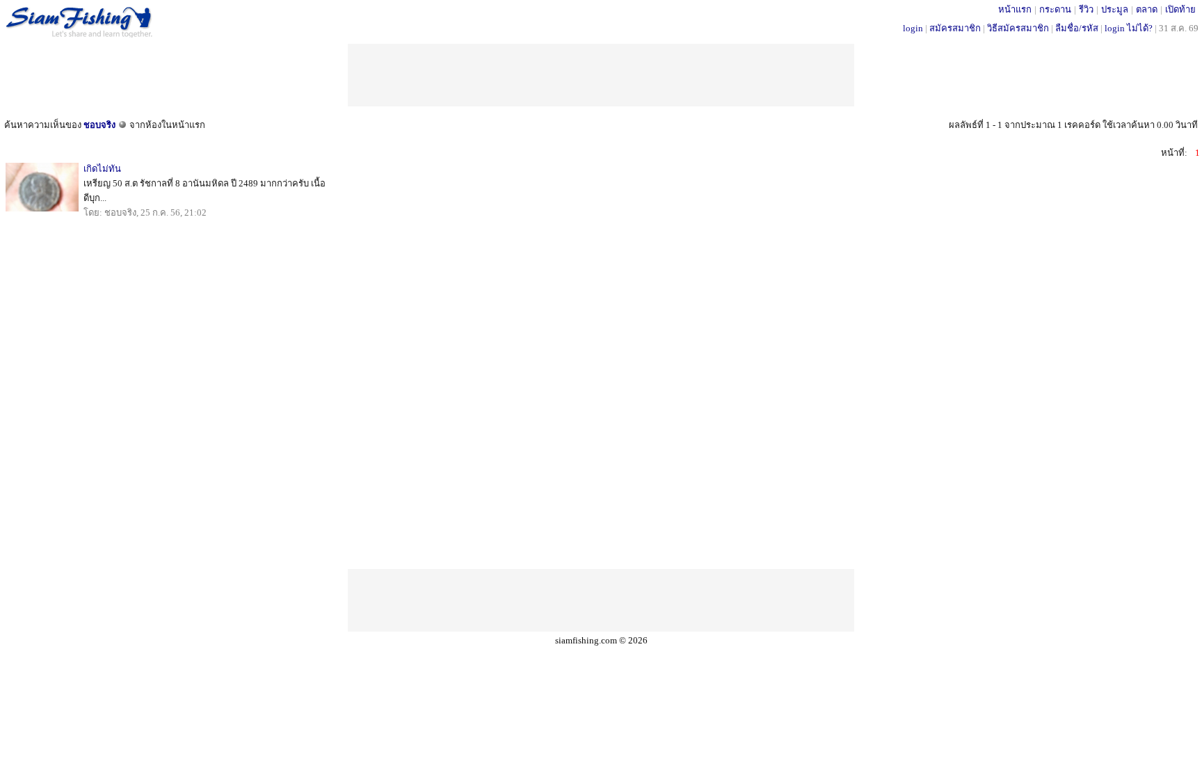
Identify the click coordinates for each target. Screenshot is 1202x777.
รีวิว (1086, 9)
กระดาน (1055, 9)
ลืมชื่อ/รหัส (1076, 28)
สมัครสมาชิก (955, 28)
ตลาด (1146, 9)
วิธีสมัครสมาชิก (1018, 28)
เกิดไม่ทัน (102, 168)
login (913, 28)
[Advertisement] (601, 75)
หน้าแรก (1015, 9)
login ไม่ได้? (1129, 28)
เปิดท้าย (1180, 9)
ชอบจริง (99, 125)
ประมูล (1114, 9)
